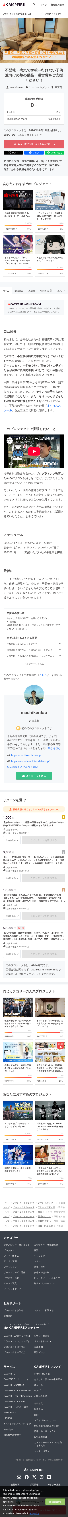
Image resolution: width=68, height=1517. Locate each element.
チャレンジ (39, 1255)
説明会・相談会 (41, 1335)
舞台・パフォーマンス (45, 1283)
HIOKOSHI (9, 1417)
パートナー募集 (53, 1484)
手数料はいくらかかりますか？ (22, 643)
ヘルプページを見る (34, 663)
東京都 (58, 87)
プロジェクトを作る (13, 1310)
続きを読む (54, 748)
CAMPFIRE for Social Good (17, 1390)
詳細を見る (11, 840)
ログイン (42, 4)
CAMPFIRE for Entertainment (18, 1395)
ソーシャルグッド (39, 87)
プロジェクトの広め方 (14, 1352)
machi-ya (8, 1428)
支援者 (31, 290)
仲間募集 (45, 290)
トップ (6, 1202)
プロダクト (9, 1250)
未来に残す (43, 1220)
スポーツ (38, 1261)
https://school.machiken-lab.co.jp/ (30, 761)
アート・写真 (10, 1283)
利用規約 (38, 1408)
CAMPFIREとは (42, 1373)
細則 (36, 1414)
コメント (61, 290)
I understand (55, 1501)
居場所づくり (44, 1216)
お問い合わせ (40, 1395)
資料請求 (8, 1315)
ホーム (6, 290)
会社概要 (15, 1484)
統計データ (39, 1352)
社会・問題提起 (45, 1225)
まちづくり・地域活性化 (46, 1244)
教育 (40, 1211)
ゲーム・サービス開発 (14, 1272)
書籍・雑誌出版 (41, 1272)
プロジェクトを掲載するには (17, 13)
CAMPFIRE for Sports (14, 1401)
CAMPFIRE (9, 1373)
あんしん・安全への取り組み (48, 1379)
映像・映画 (39, 1266)
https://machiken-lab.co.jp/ (26, 755)
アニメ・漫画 (10, 1261)
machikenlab (17, 87)
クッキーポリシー (42, 1450)
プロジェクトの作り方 (14, 1346)
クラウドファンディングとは (18, 1341)
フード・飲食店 (11, 1255)
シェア (35, 152)
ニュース (38, 1384)
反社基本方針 (40, 1436)
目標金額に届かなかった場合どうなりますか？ (29, 649)
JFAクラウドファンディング (17, 1423)
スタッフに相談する (44, 1310)
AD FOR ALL (10, 1412)
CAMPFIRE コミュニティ (16, 1379)
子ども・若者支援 (46, 1207)
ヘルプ (37, 1390)
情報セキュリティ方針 (45, 1431)
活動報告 (19, 290)
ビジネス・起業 (11, 1277)
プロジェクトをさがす (51, 13)
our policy (34, 1513)
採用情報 (34, 1484)
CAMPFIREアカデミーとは (17, 1335)
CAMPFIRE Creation (14, 1384)
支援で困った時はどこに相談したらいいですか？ (31, 655)
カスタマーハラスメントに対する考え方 (48, 1444)
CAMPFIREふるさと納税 (16, 1406)
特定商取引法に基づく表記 (22, 767)
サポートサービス (42, 1341)
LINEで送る (56, 152)
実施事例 (38, 1346)
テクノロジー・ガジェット (17, 1244)
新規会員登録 (57, 4)
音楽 (36, 1250)
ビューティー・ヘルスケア (47, 1277)
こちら (43, 675)
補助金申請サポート (13, 1434)
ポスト (15, 152)
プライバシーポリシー (45, 1420)
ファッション (10, 1266)
